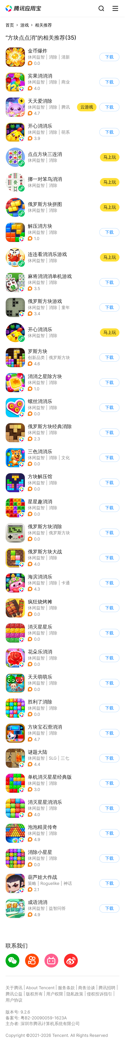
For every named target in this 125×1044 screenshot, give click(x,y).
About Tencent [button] (40, 987)
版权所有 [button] (34, 993)
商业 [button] (65, 81)
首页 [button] (10, 25)
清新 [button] (65, 57)
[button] (23, 8)
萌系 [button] (65, 132)
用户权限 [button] (54, 993)
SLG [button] (53, 758)
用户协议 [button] (14, 1000)
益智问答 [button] (57, 908)
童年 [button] (65, 307)
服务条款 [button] (66, 987)
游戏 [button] (24, 25)
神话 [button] (67, 883)
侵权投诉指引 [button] (99, 993)
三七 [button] (65, 758)
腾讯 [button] (65, 107)
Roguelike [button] (49, 883)
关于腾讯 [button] (14, 987)
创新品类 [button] (36, 357)
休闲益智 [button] (36, 57)
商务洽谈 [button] (86, 987)
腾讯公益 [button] (14, 993)
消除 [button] (53, 57)
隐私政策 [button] (74, 993)
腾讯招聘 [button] (106, 987)
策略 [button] (32, 883)
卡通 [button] (65, 582)
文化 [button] (65, 457)
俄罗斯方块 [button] (59, 357)
